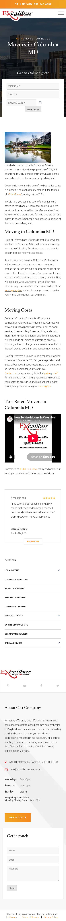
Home (19, 38)
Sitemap (13, 917)
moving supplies (13, 290)
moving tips (45, 386)
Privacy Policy (51, 917)
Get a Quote (17, 817)
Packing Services (14, 616)
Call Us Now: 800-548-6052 (33, 4)
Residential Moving (15, 597)
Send (11, 888)
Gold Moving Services (16, 634)
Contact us (10, 373)
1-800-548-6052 (28, 469)
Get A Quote (33, 109)
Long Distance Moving (16, 579)
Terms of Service (30, 917)
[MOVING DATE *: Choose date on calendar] (40, 103)
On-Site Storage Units (16, 625)
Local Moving (12, 570)
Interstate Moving (14, 588)
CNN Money (14, 194)
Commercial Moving (15, 606)
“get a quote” (50, 373)
